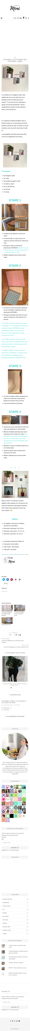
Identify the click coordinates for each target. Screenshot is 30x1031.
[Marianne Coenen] (8, 807)
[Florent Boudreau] (16, 816)
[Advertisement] (15, 36)
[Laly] (3, 799)
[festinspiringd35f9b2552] (12, 803)
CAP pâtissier (15, 902)
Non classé (15, 919)
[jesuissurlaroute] (20, 791)
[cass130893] (3, 787)
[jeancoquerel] (24, 795)
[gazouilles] (16, 787)
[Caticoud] (8, 795)
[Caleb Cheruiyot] (16, 799)
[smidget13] (20, 811)
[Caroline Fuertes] (24, 799)
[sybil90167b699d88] (16, 795)
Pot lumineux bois (6, 624)
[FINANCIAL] (3, 803)
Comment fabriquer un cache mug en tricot (19, 613)
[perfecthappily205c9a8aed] (24, 791)
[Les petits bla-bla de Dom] (8, 787)
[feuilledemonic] (16, 807)
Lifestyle (15, 913)
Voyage (15, 933)
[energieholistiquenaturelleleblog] (8, 799)
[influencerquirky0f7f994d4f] (20, 803)
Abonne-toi (15, 847)
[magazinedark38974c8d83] (16, 803)
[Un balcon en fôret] (12, 816)
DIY (15, 57)
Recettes (15, 923)
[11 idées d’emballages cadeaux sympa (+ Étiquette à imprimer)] (15, 669)
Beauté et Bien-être (15, 899)
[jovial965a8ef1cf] (8, 816)
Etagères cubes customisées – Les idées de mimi (14, 701)
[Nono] (24, 811)
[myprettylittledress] (3, 816)
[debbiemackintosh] (8, 820)
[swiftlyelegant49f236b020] (3, 811)
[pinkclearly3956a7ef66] (3, 795)
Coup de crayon (15, 906)
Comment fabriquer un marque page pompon (7, 613)
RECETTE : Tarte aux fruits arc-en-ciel (17, 968)
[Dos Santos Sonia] (12, 787)
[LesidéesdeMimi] (24, 816)
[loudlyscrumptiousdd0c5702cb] (8, 803)
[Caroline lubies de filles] (8, 811)
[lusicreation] (24, 803)
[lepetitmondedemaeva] (8, 791)
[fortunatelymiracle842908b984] (20, 799)
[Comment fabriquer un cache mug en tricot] (19, 608)
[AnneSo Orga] (16, 791)
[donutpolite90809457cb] (16, 811)
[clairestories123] (20, 807)
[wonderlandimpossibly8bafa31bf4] (20, 816)
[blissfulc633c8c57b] (12, 811)
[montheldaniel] (3, 820)
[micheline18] (3, 807)
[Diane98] (12, 807)
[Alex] (20, 787)
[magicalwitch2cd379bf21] (12, 791)
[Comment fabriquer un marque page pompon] (7, 608)
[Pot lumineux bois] (7, 620)
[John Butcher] (12, 799)
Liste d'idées (15, 916)
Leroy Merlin (14, 525)
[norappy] (3, 791)
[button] (15, 78)
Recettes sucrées (15, 930)
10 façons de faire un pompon (16, 962)
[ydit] (20, 795)
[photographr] (24, 787)
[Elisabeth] (24, 807)
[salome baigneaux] (12, 795)
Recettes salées (15, 926)
